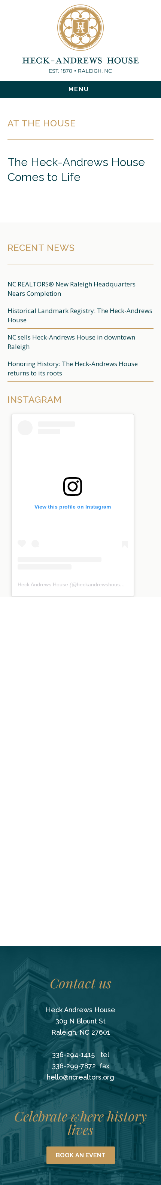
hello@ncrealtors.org (80, 1077)
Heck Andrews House (43, 584)
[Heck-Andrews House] (80, 38)
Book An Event (81, 1155)
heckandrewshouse (100, 584)
